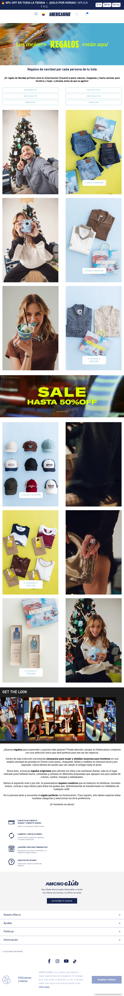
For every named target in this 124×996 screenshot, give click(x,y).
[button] (36, 14)
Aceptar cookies (107, 980)
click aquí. (44, 987)
